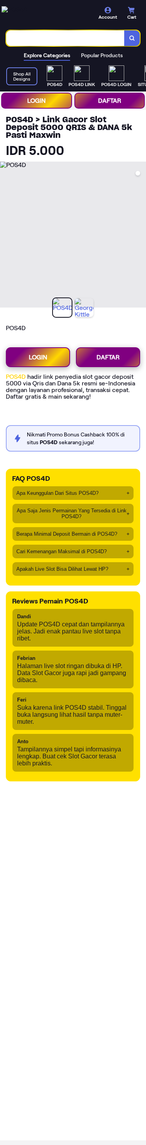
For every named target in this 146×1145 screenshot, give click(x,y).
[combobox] (65, 38)
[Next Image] (140, 236)
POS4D (16, 376)
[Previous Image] (6, 236)
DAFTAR (109, 100)
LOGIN (36, 100)
